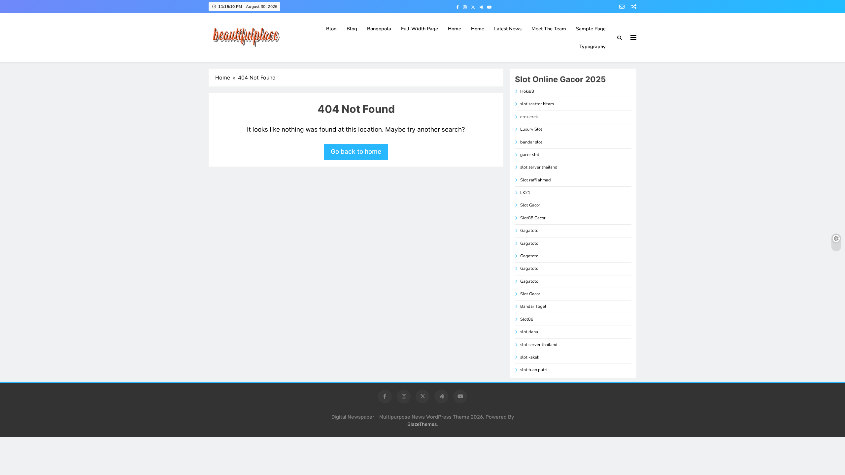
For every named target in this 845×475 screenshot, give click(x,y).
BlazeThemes (422, 424)
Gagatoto (529, 231)
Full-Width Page (419, 28)
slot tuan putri (533, 370)
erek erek (529, 117)
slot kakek (529, 357)
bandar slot (531, 142)
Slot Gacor (530, 205)
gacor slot (529, 155)
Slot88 (526, 319)
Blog (331, 28)
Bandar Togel (533, 306)
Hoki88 (527, 91)
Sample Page (591, 28)
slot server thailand (539, 167)
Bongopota (379, 28)
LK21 (525, 193)
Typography (592, 46)
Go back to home (356, 151)
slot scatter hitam (537, 104)
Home (454, 28)
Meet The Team (548, 28)
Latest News (508, 28)
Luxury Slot (531, 129)
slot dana (529, 332)
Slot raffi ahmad (535, 180)
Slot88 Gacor (533, 218)
